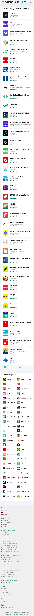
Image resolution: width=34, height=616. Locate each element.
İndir (4, 601)
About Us (5, 588)
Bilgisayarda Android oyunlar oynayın (12, 595)
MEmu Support (6, 520)
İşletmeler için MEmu (8, 607)
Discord (5, 524)
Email (4, 526)
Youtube (5, 514)
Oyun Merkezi (6, 582)
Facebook (5, 510)
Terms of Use (9, 614)
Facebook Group (7, 522)
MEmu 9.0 (5, 593)
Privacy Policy (18, 614)
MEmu (13, 2)
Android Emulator (7, 590)
